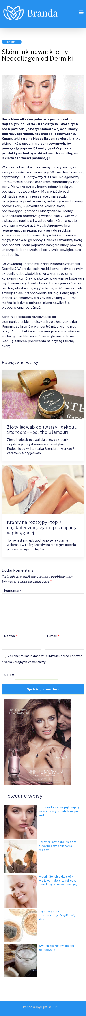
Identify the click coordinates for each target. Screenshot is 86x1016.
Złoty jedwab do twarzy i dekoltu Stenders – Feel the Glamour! (42, 429)
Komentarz (14, 590)
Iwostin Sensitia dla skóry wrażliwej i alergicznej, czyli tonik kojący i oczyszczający (58, 880)
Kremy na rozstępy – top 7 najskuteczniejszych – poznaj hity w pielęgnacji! (42, 528)
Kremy (11, 42)
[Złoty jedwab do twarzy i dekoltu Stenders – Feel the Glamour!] (43, 394)
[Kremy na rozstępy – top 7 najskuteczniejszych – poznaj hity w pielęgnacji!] (43, 490)
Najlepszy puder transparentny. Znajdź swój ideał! (57, 915)
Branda (27, 1007)
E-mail (53, 636)
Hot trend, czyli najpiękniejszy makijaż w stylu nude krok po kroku (59, 811)
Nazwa (10, 636)
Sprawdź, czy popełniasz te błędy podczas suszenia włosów (58, 846)
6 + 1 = (9, 675)
